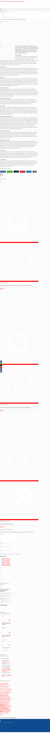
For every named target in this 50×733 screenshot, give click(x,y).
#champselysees (3, 684)
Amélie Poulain (2, 702)
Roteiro (1, 712)
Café (5, 704)
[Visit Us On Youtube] (6, 560)
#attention (3, 683)
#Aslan (1, 683)
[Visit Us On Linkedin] (6, 562)
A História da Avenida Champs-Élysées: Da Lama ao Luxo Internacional (16, 285)
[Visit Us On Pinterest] (5, 564)
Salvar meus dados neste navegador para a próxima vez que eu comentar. (10, 554)
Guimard (7, 705)
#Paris (8, 690)
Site (0, 549)
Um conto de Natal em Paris (6, 523)
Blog (2, 14)
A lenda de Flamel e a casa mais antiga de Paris (6, 675)
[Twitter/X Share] (1, 365)
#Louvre (6, 689)
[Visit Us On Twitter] (6, 561)
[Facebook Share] (1, 361)
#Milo (7, 689)
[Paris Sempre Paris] (12, 1)
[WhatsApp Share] (1, 363)
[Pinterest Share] (1, 367)
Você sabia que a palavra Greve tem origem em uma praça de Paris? (15, 407)
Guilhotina (2, 705)
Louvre (6, 707)
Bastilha (1, 704)
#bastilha (6, 683)
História (2, 707)
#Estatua (7, 686)
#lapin (1, 689)
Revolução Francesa (6, 711)
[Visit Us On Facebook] (5, 558)
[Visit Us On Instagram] (5, 565)
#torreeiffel (6, 692)
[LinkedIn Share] (1, 369)
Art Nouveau (7, 702)
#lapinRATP (3, 689)
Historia (10, 705)
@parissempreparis (13, 717)
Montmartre (5, 708)
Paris (1, 711)
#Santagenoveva (2, 692)
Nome (1, 542)
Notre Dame (7, 710)
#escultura (4, 686)
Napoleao (2, 709)
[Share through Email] (1, 372)
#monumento (9, 689)
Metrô (1, 708)
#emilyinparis (1, 686)
